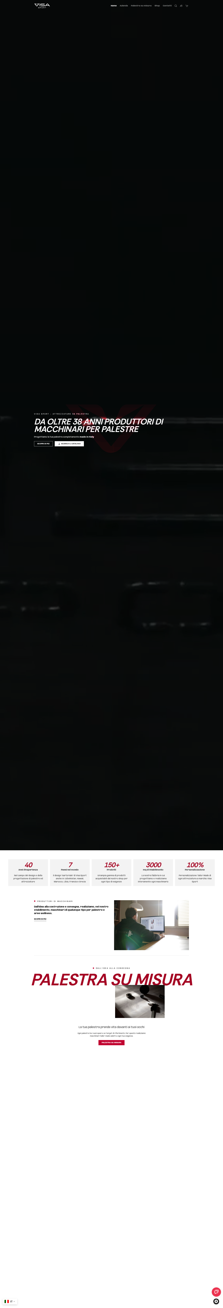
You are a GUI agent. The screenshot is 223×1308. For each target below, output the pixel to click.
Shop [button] (157, 6)
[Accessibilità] (216, 1301)
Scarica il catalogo (71, 444)
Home (114, 6)
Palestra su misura (141, 6)
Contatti (167, 6)
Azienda (124, 6)
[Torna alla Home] (42, 6)
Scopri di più (43, 444)
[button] (175, 6)
